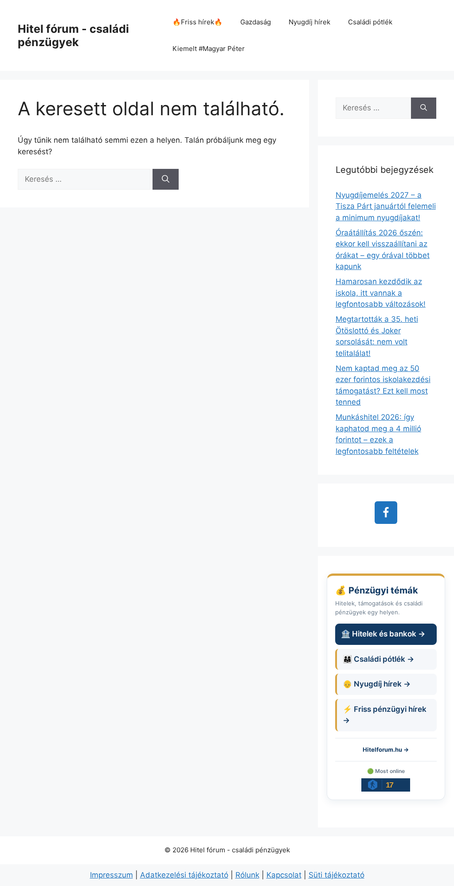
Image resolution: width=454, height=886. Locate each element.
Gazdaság (255, 22)
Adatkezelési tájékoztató (184, 874)
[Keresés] (166, 179)
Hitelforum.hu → (386, 749)
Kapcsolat (283, 874)
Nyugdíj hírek (309, 22)
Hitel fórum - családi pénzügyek (73, 35)
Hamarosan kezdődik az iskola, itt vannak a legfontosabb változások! (381, 292)
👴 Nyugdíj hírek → (377, 683)
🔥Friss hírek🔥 (197, 22)
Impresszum (111, 874)
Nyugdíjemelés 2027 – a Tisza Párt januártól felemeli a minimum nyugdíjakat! (386, 206)
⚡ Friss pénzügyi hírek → (385, 715)
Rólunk (247, 874)
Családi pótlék (370, 22)
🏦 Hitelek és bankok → (383, 633)
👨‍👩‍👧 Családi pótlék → (378, 659)
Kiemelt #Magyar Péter (208, 48)
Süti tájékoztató (336, 874)
